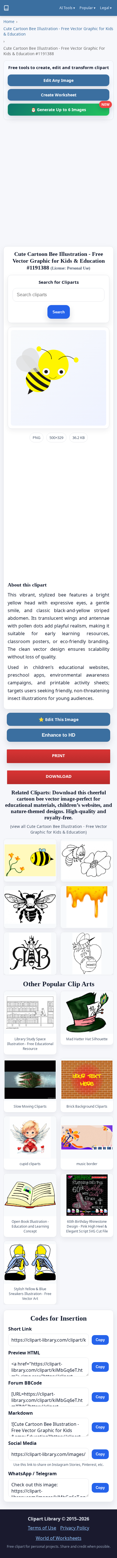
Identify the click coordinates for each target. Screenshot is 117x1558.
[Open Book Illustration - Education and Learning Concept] (30, 1195)
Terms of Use (42, 1528)
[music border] (86, 1137)
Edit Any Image (58, 80)
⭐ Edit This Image (59, 719)
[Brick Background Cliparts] (86, 1079)
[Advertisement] (58, 183)
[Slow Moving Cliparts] (30, 1079)
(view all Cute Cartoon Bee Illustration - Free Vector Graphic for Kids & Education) (58, 829)
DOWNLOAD (59, 776)
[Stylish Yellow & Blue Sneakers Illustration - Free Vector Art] (30, 1262)
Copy (100, 1340)
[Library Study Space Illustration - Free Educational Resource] (30, 1012)
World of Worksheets (59, 1538)
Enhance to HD (58, 735)
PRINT (58, 755)
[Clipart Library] (6, 8)
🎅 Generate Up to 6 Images (70, 107)
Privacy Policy (74, 1528)
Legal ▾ (106, 7)
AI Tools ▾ (67, 7)
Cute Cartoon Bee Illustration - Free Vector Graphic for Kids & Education (58, 31)
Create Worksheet (58, 95)
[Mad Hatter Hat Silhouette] (86, 1012)
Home (8, 21)
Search (59, 312)
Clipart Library (44, 1519)
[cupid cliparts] (30, 1137)
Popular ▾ (87, 7)
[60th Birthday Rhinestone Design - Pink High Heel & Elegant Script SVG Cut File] (86, 1195)
